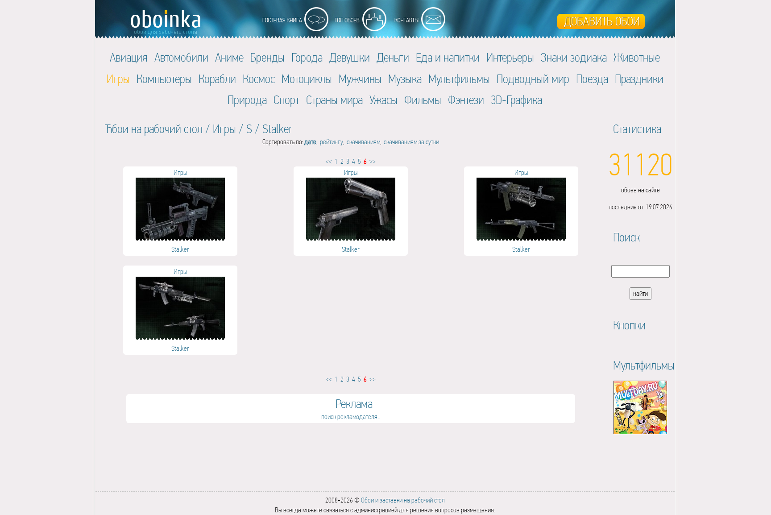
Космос (259, 79)
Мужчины (360, 79)
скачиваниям (363, 141)
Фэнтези (466, 100)
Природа (247, 100)
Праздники (639, 79)
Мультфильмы (459, 79)
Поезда (592, 79)
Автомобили (181, 57)
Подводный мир (533, 79)
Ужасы (383, 100)
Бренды (267, 57)
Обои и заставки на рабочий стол (403, 500)
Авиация (129, 57)
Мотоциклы (307, 79)
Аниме (229, 57)
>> (372, 161)
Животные (636, 57)
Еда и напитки (448, 57)
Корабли (217, 79)
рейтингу (331, 141)
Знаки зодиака (574, 57)
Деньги (393, 57)
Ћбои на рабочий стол (154, 129)
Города (307, 57)
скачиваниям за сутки (411, 141)
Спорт (286, 100)
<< (329, 161)
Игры (224, 129)
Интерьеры (510, 57)
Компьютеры (164, 79)
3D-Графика (516, 100)
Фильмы (422, 100)
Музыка (405, 79)
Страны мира (334, 100)
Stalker (277, 129)
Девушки (349, 57)
